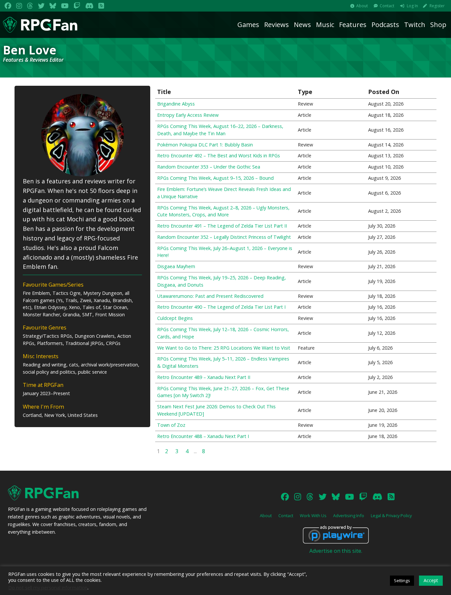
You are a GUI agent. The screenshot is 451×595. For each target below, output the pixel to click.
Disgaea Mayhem (176, 266)
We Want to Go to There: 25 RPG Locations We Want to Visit (223, 348)
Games (248, 24)
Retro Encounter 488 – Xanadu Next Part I (203, 436)
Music (325, 24)
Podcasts (385, 24)
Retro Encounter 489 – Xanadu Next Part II (203, 377)
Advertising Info (348, 515)
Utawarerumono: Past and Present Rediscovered (210, 296)
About (362, 6)
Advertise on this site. (335, 550)
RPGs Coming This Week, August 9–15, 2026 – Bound (215, 178)
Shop (438, 24)
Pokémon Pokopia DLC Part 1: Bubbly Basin (205, 144)
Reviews (276, 24)
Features (352, 24)
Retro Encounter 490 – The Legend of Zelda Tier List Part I (221, 307)
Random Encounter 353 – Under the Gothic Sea (208, 167)
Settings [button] (402, 580)
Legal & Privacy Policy (391, 515)
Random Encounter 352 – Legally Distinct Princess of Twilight (224, 237)
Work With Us (313, 515)
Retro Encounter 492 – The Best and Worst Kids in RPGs (218, 155)
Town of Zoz (171, 425)
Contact (387, 6)
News (302, 24)
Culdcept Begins (175, 318)
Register (437, 6)
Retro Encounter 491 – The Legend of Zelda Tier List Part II (222, 226)
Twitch (414, 24)
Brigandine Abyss (176, 104)
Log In (412, 6)
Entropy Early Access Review (188, 115)
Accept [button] (431, 580)
